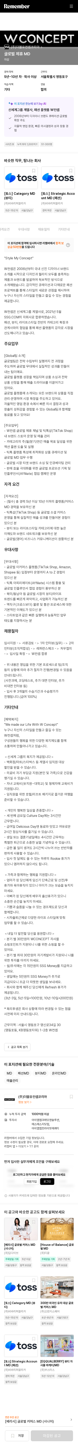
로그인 (47, 1181)
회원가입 (32, 1181)
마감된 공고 (52, 1435)
